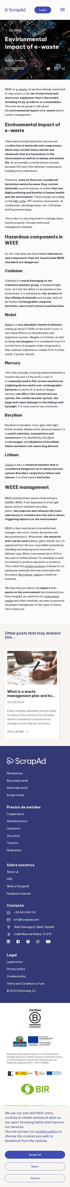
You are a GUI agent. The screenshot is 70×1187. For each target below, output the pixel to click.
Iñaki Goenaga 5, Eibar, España (34, 927)
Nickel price (14, 850)
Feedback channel (19, 893)
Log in (42, 9)
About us (12, 872)
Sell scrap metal (17, 788)
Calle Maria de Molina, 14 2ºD (33, 934)
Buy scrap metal (17, 780)
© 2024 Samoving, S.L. (22, 991)
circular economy (35, 566)
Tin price (12, 843)
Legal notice (15, 962)
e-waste (21, 89)
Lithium (9, 464)
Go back (15, 30)
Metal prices (15, 773)
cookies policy (46, 1131)
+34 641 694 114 (25, 912)
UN (49, 437)
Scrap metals (15, 795)
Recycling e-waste (30, 574)
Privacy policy (16, 969)
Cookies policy (16, 976)
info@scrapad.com (26, 919)
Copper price (15, 814)
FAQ (9, 879)
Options (35, 1178)
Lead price (13, 828)
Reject (35, 1166)
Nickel (8, 324)
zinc (49, 297)
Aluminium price (17, 821)
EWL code (19, 201)
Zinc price (13, 836)
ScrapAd (20, 60)
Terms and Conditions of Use (25, 983)
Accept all (35, 1154)
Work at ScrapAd (18, 886)
